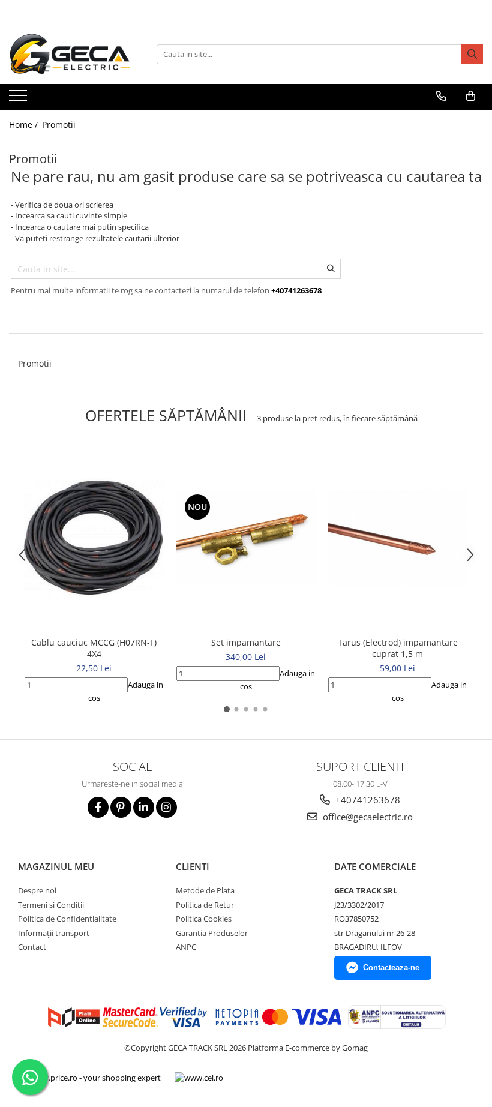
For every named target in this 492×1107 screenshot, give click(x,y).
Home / (24, 124)
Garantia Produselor (212, 933)
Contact (32, 946)
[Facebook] (98, 807)
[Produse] (19, 99)
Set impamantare (246, 642)
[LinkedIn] (143, 807)
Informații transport (53, 933)
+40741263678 (366, 800)
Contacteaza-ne (391, 967)
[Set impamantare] (246, 537)
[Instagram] (166, 807)
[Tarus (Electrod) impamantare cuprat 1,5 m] (397, 538)
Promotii (59, 124)
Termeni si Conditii (51, 904)
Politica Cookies (204, 918)
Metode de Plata (205, 890)
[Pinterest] (120, 807)
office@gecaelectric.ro (366, 817)
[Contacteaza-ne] (441, 96)
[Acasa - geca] (74, 54)
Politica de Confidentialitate (67, 918)
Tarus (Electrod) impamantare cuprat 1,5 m (398, 648)
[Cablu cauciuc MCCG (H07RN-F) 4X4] (94, 538)
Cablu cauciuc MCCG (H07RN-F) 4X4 (94, 648)
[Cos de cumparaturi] (470, 96)
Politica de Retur (205, 904)
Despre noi (37, 890)
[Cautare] (472, 54)
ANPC (186, 946)
